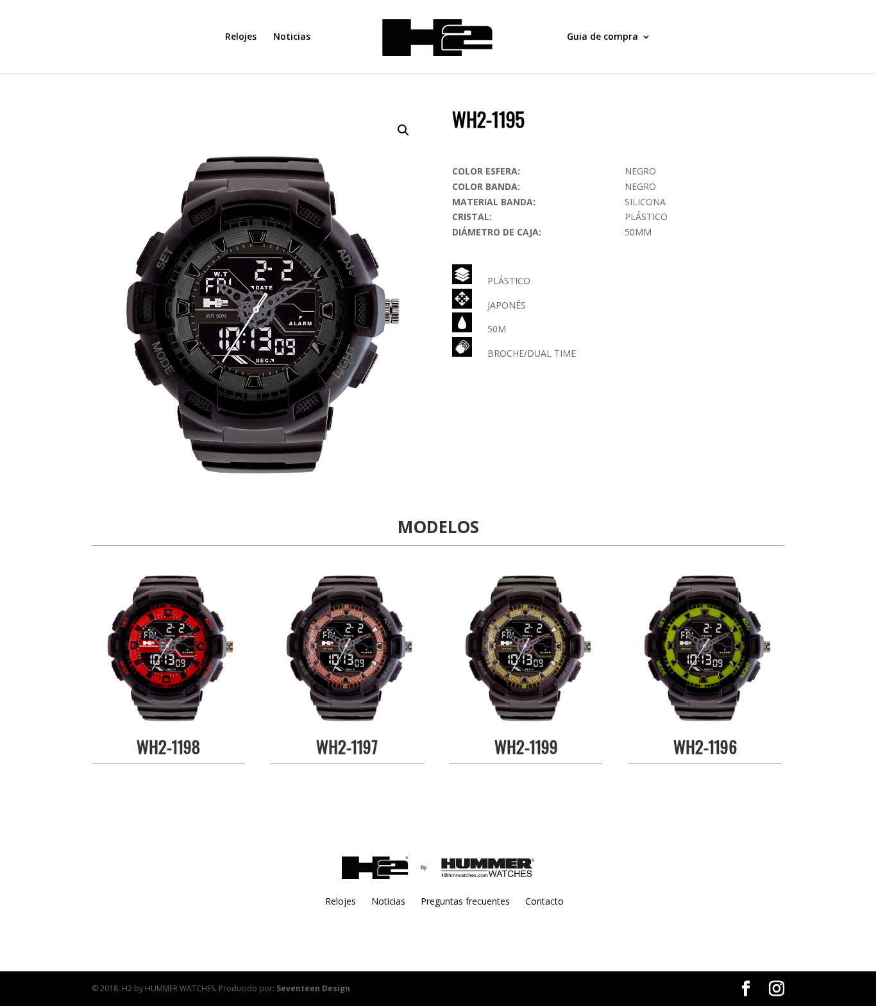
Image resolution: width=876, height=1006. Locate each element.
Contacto (544, 901)
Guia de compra (602, 37)
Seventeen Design (313, 988)
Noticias (291, 37)
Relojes (241, 37)
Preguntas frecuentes (465, 901)
